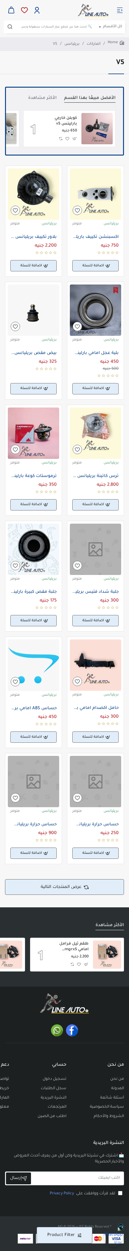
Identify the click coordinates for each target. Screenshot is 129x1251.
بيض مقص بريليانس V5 (33, 353)
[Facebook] (72, 1030)
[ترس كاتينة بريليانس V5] (95, 433)
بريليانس (72, 44)
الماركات (94, 44)
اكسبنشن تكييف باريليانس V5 (95, 237)
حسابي (59, 1065)
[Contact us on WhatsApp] (113, 1235)
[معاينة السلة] (11, 10)
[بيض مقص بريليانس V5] (33, 310)
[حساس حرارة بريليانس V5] (95, 781)
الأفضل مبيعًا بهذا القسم (90, 98)
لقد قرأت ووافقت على (83, 1194)
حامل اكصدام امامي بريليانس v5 (95, 708)
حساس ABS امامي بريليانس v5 (33, 708)
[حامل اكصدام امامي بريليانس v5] (95, 665)
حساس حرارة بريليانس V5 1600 (33, 824)
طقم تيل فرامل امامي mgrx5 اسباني (74, 947)
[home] (116, 43)
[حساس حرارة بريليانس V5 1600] (33, 781)
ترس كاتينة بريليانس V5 (95, 476)
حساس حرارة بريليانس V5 (95, 824)
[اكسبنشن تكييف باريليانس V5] (95, 194)
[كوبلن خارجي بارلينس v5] (97, 128)
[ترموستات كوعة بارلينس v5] (33, 433)
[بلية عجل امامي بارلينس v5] (95, 310)
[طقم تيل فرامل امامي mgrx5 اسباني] (107, 955)
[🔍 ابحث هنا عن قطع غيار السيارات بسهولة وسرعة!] (10, 26)
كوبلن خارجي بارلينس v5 (65, 121)
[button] (75, 138)
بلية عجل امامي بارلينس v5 (95, 353)
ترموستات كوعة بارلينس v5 (33, 476)
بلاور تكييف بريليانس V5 (33, 237)
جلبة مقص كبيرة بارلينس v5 (33, 592)
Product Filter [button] (61, 1235)
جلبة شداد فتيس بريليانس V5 (95, 592)
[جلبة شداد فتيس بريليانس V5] (95, 549)
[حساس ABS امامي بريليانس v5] (33, 665)
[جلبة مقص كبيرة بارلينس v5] (33, 549)
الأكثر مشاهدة (42, 98)
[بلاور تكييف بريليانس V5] (33, 194)
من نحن (115, 1065)
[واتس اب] (57, 1030)
